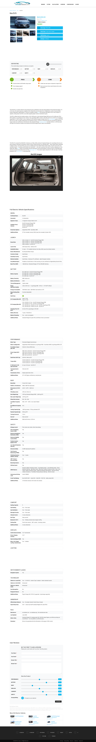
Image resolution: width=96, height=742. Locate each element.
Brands (43, 4)
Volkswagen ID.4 (33, 149)
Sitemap (61, 740)
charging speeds (42, 121)
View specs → (13, 718)
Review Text (14, 663)
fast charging (52, 119)
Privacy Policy (66, 740)
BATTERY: (13, 682)
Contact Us (81, 740)
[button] (81, 4)
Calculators (55, 4)
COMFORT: (13, 691)
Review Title (14, 660)
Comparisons (70, 4)
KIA (14, 713)
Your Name (14, 653)
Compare (62, 4)
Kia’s (38, 112)
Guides (77, 4)
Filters (48, 4)
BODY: (12, 685)
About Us (71, 740)
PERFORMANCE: (14, 679)
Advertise (76, 740)
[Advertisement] (36, 53)
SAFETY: (13, 694)
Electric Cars (44, 20)
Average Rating (14, 697)
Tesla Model (19, 151)
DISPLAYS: (13, 688)
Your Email (14, 656)
